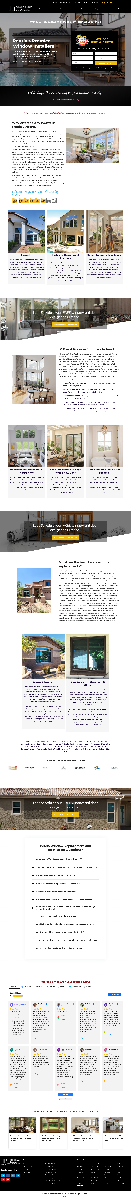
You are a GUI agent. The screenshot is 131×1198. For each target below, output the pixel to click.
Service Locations (65, 2)
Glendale (106, 1169)
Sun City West (81, 1180)
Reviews (77, 2)
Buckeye (119, 1164)
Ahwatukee (80, 1164)
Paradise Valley (95, 1175)
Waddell (106, 1183)
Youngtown (120, 1183)
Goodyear (80, 1172)
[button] (42, 9)
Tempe (119, 1180)
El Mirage (120, 1166)
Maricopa (107, 1172)
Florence (80, 1169)
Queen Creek (81, 1177)
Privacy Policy (65, 1196)
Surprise (106, 1180)
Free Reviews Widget (66, 1099)
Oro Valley (80, 1175)
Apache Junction (96, 1164)
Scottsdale (107, 1177)
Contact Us (94, 2)
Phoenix (119, 1175)
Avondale (106, 1164)
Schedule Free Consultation (65, 325)
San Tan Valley (95, 1177)
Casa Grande (94, 1166)
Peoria (106, 1175)
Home (55, 2)
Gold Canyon (121, 1169)
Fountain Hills (95, 1169)
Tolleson (79, 1183)
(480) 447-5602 (107, 3)
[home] (21, 8)
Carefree (80, 1166)
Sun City (119, 1177)
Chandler (80, 1185)
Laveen (93, 1172)
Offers (85, 2)
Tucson (93, 1183)
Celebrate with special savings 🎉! (65, 100)
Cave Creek (107, 1166)
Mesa (118, 1172)
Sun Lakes (94, 1180)
